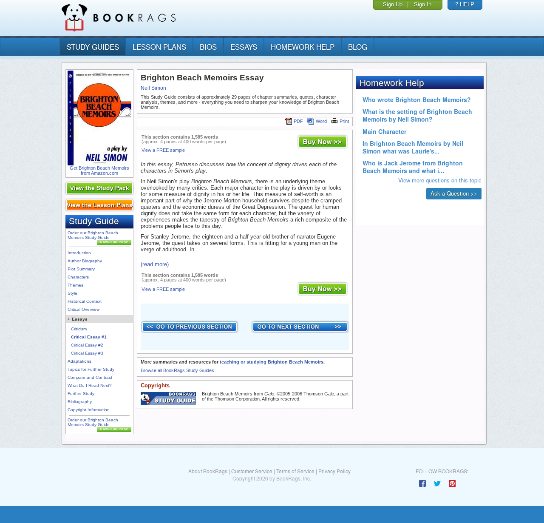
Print (344, 121)
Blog (357, 46)
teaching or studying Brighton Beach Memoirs (271, 361)
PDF (298, 121)
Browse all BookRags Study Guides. (178, 370)
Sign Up (392, 4)
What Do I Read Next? (90, 385)
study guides (93, 46)
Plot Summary (81, 269)
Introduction (79, 252)
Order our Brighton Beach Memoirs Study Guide (93, 235)
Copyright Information (89, 409)
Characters (78, 277)
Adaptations (79, 361)
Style (72, 293)
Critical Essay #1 (89, 337)
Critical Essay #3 (87, 353)
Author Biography (85, 261)
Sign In (422, 4)
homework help (302, 46)
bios (208, 46)
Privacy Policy (334, 471)
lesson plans (159, 46)
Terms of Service (295, 471)
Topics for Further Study (91, 369)
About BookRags (207, 471)
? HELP (464, 4)
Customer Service (251, 471)
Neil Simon (153, 88)
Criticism (79, 329)
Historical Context (85, 301)
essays (243, 46)
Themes (75, 285)
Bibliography (80, 401)
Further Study (81, 393)
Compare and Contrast (90, 377)
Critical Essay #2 (87, 345)
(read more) (155, 264)
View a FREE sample (163, 150)
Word (321, 121)
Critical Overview (83, 309)
